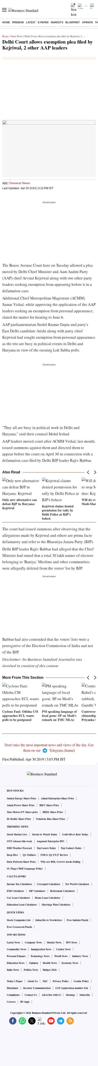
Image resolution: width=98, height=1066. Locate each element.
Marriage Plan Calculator (56, 904)
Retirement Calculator (62, 891)
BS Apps (24, 1001)
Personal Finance (16, 956)
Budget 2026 (50, 969)
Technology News (40, 956)
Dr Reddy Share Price (19, 819)
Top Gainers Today (71, 848)
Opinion (87, 22)
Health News (50, 963)
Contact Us (31, 994)
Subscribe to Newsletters (48, 920)
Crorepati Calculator (48, 884)
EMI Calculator (15, 891)
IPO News (71, 942)
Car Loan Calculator (18, 897)
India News (17, 36)
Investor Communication (37, 988)
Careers (11, 1001)
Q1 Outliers (29, 855)
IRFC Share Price (49, 805)
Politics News (31, 969)
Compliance (13, 994)
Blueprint (72, 22)
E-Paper (43, 22)
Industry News (80, 956)
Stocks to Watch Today (44, 834)
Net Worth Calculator (77, 884)
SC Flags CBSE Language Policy (25, 868)
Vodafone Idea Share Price (50, 819)
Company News (33, 942)
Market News (54, 942)
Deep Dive (12, 855)
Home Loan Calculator (47, 897)
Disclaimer (12, 988)
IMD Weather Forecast (19, 848)
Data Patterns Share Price (21, 861)
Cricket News (63, 949)
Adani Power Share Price (21, 805)
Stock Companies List (19, 920)
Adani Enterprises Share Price (57, 798)
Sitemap (70, 994)
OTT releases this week (19, 841)
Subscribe (85, 994)
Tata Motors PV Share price (22, 812)
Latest (31, 22)
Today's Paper (15, 981)
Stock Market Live (17, 834)
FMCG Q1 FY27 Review (54, 855)
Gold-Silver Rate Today (75, 834)
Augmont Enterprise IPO (50, 841)
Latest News (13, 942)
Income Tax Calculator (19, 884)
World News (60, 956)
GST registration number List (71, 988)
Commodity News (16, 949)
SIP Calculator (37, 891)
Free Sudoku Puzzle (77, 920)
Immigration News (41, 949)
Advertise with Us (51, 994)
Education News (15, 963)
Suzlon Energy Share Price (21, 798)
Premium (18, 22)
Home (6, 22)
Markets (57, 22)
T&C (45, 981)
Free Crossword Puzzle (19, 927)
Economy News (70, 963)
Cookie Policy (81, 981)
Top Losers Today (46, 848)
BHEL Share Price (53, 812)
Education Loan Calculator (22, 904)
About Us (32, 981)
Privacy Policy (61, 981)
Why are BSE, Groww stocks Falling (60, 861)
